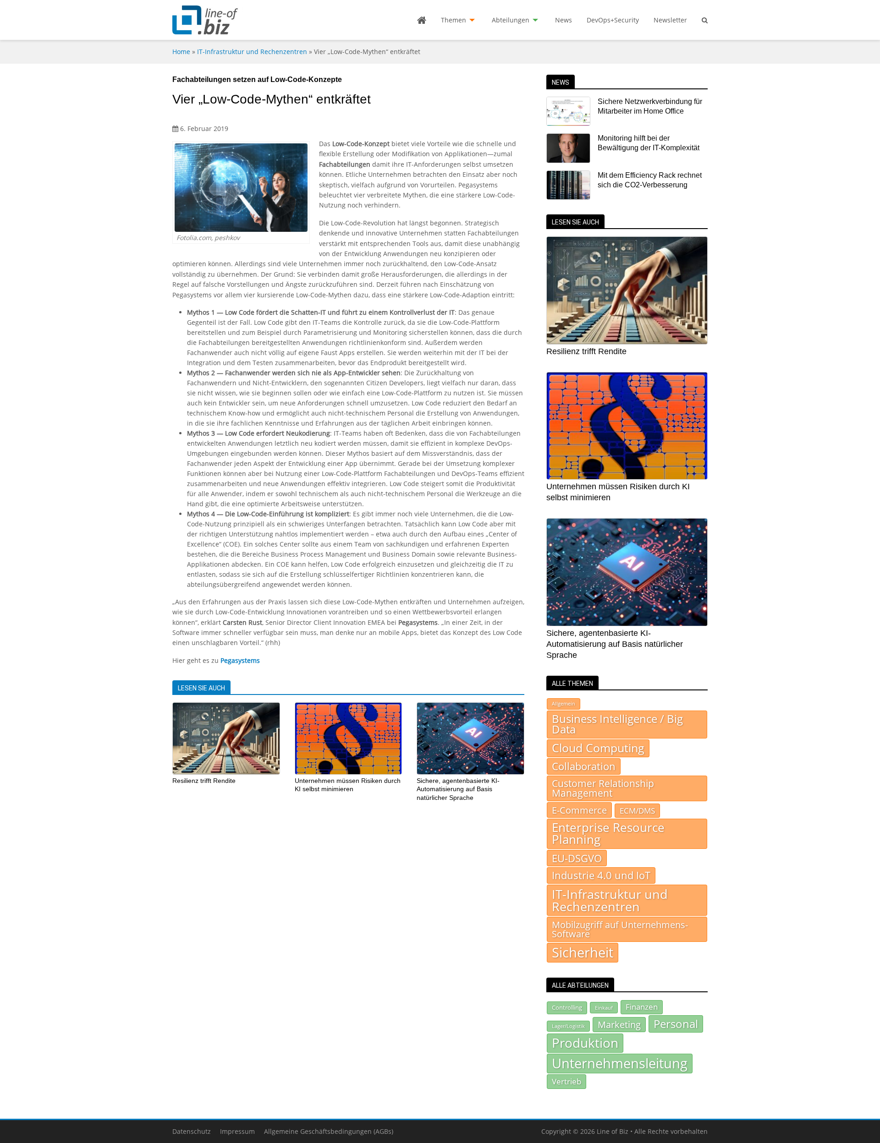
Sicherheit (582, 952)
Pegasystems (240, 660)
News (563, 20)
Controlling (567, 1007)
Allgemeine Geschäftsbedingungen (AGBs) (328, 1131)
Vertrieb (566, 1081)
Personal (676, 1023)
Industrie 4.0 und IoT (601, 875)
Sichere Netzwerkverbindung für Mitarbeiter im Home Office (650, 106)
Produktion (585, 1042)
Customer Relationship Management (603, 788)
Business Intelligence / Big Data (617, 724)
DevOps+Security (613, 20)
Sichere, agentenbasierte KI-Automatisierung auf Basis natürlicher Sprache (458, 789)
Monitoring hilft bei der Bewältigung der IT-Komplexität (648, 143)
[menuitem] (421, 20)
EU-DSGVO (577, 858)
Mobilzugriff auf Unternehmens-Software (620, 929)
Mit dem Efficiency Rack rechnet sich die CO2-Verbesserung (650, 180)
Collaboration (584, 766)
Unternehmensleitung (620, 1063)
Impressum (237, 1131)
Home (181, 51)
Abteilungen (510, 20)
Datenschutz (191, 1131)
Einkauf (604, 1007)
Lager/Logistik (568, 1026)
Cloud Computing (598, 747)
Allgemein (563, 703)
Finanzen (642, 1006)
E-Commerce (579, 810)
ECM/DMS (637, 810)
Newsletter (670, 20)
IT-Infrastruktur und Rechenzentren (252, 51)
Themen (453, 20)
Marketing (619, 1024)
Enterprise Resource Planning (608, 834)
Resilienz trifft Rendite (204, 780)
